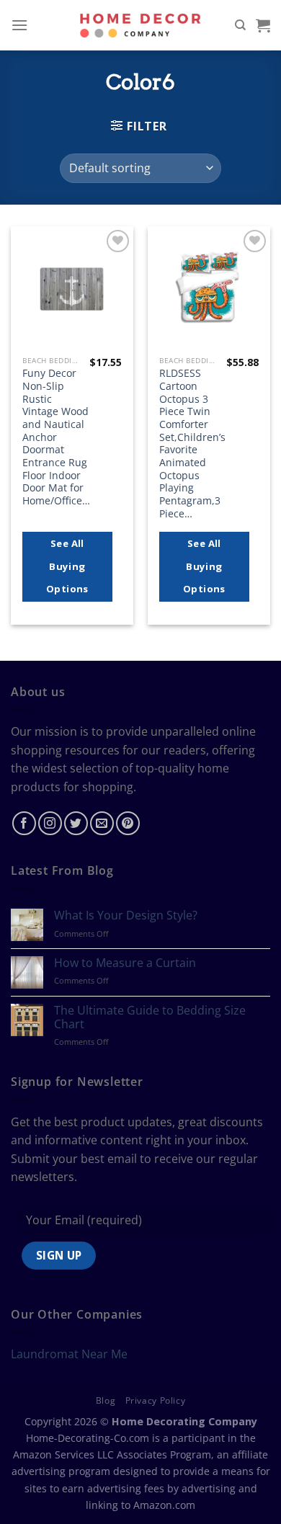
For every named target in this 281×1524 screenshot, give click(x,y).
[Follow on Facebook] (24, 823)
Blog (105, 1400)
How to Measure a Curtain (125, 963)
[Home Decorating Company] (141, 25)
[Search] (240, 25)
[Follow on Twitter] (76, 823)
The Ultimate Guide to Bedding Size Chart (150, 1017)
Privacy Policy (155, 1400)
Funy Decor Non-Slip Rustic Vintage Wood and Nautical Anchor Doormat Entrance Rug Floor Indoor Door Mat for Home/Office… (56, 437)
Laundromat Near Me (69, 1354)
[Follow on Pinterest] (128, 823)
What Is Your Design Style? (125, 915)
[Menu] (19, 25)
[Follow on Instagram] (50, 823)
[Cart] (263, 25)
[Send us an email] (102, 823)
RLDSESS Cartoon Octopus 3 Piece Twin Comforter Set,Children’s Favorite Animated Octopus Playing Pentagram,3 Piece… (192, 443)
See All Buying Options (67, 566)
